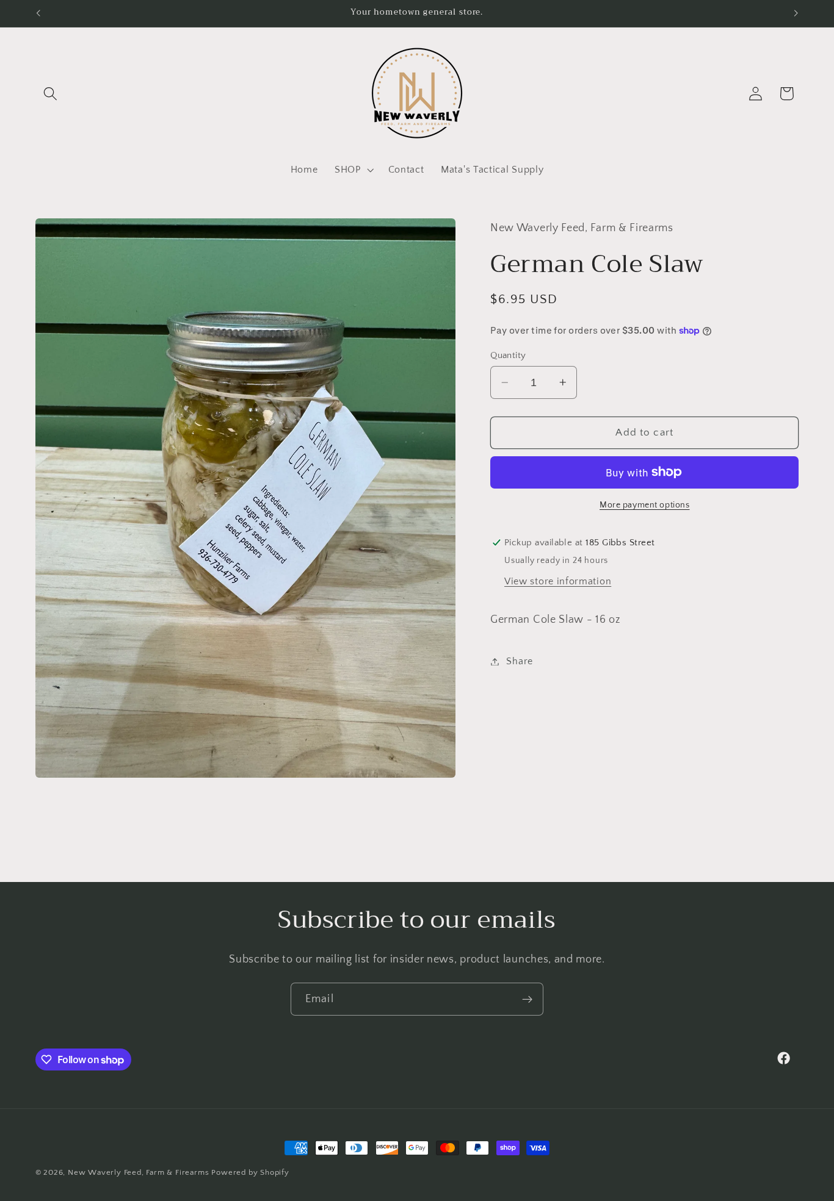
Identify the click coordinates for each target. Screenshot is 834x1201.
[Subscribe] (527, 999)
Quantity (508, 355)
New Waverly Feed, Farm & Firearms (138, 1172)
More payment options (645, 505)
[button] (51, 93)
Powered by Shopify (250, 1172)
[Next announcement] (796, 13)
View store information (557, 580)
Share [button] (519, 661)
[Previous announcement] (37, 13)
